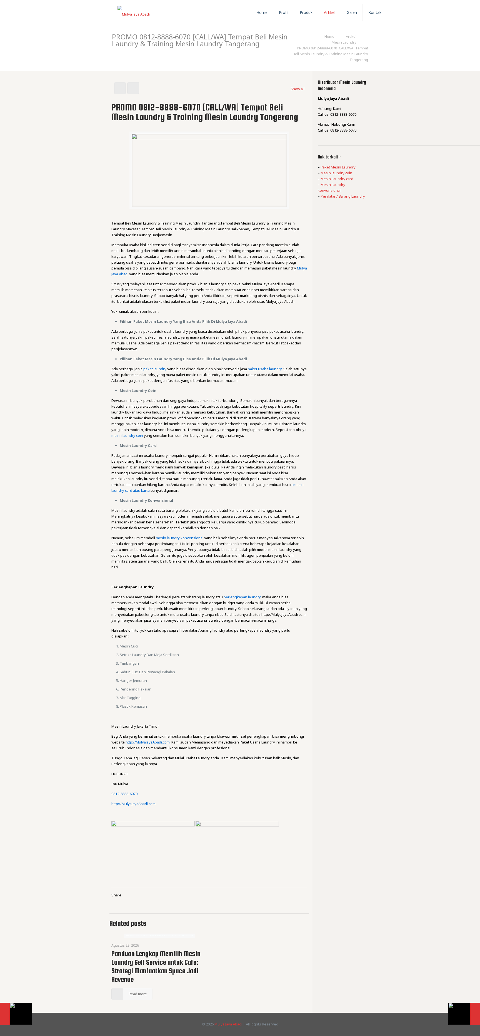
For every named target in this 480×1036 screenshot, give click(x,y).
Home (329, 36)
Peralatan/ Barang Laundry (343, 196)
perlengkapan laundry (242, 596)
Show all (297, 88)
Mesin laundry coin (336, 172)
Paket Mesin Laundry (338, 167)
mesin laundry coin (127, 435)
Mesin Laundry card (337, 178)
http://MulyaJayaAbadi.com (148, 742)
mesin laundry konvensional (179, 537)
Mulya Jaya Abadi (228, 1024)
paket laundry (154, 368)
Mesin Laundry (344, 42)
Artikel (351, 36)
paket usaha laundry (265, 368)
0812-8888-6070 (124, 793)
